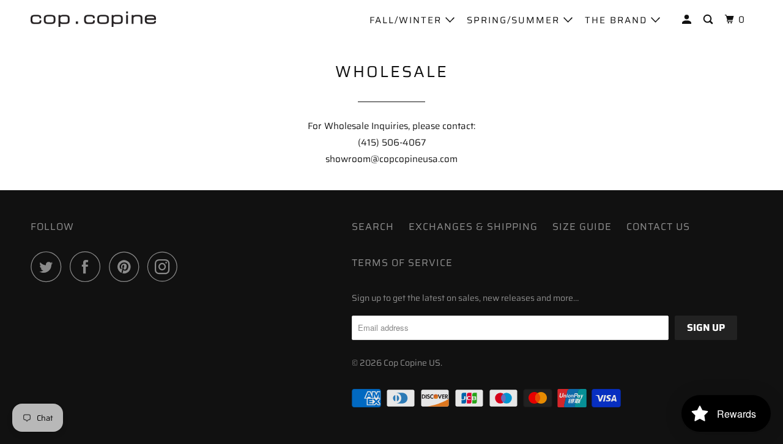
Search (373, 226)
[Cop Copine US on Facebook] (88, 266)
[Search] (709, 20)
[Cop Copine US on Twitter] (49, 266)
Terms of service (402, 262)
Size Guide (582, 226)
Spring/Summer (515, 20)
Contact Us (658, 226)
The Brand (618, 20)
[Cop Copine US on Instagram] (165, 266)
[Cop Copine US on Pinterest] (127, 266)
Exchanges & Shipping (473, 226)
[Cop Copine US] (93, 18)
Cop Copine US (412, 362)
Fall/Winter (407, 20)
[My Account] (688, 20)
